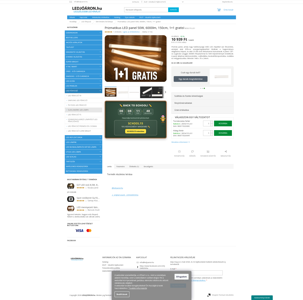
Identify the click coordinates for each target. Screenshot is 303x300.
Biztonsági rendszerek (77, 171)
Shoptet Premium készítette (223, 295)
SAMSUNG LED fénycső (77, 100)
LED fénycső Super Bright (79, 131)
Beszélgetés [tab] (148, 166)
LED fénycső (72, 91)
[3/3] (204, 88)
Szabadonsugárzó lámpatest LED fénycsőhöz (82, 120)
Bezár (188, 149)
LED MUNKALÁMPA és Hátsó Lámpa (81, 147)
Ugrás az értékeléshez (131, 32)
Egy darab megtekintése (191, 79)
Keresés (173, 10)
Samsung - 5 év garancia (77, 76)
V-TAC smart (71, 67)
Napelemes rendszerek (77, 166)
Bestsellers (72, 38)
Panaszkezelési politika (111, 268)
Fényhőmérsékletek (183, 103)
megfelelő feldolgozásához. (195, 280)
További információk (137, 288)
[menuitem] (72, 17)
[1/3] (200, 88)
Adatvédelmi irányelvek (111, 271)
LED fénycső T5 (74, 114)
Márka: (147, 32)
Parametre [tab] (120, 166)
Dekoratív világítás (75, 52)
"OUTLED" (70, 47)
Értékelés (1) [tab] (134, 166)
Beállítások (122, 294)
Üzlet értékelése (181, 110)
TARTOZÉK (70, 161)
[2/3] (202, 88)
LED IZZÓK (70, 81)
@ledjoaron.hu (117, 188)
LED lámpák (71, 142)
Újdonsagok (72, 33)
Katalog (135, 2)
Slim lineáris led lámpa (78, 110)
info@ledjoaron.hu (147, 262)
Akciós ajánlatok (74, 42)
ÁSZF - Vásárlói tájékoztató (155, 2)
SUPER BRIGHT (72, 62)
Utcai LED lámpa (73, 152)
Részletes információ (179, 142)
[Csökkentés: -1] (211, 124)
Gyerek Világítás (74, 57)
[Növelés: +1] (211, 122)
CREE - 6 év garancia (75, 71)
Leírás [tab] (109, 166)
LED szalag (71, 157)
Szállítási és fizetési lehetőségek (188, 96)
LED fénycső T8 (74, 95)
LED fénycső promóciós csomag (82, 126)
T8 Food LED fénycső (77, 105)
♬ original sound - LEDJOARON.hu (125, 195)
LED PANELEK (71, 86)
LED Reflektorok (74, 137)
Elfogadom (181, 276)
